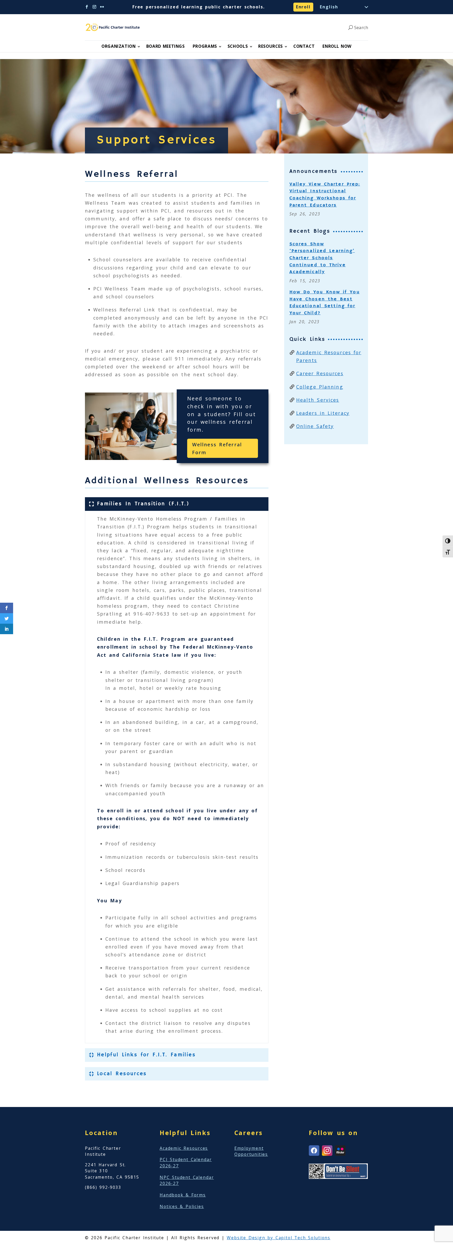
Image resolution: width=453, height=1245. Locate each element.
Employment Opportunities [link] (251, 1151)
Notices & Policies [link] (182, 1206)
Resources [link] (270, 46)
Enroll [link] (303, 7)
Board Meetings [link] (165, 46)
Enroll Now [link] (337, 46)
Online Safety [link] (315, 426)
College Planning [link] (319, 387)
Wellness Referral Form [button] (217, 448)
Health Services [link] (317, 400)
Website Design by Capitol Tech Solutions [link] (278, 1238)
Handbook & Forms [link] (183, 1195)
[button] (87, 7)
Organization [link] (118, 46)
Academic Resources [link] (184, 1148)
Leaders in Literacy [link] (322, 413)
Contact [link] (304, 46)
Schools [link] (238, 46)
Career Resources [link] (319, 373)
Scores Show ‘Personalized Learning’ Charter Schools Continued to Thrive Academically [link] (322, 258)
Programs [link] (205, 46)
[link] (113, 27)
